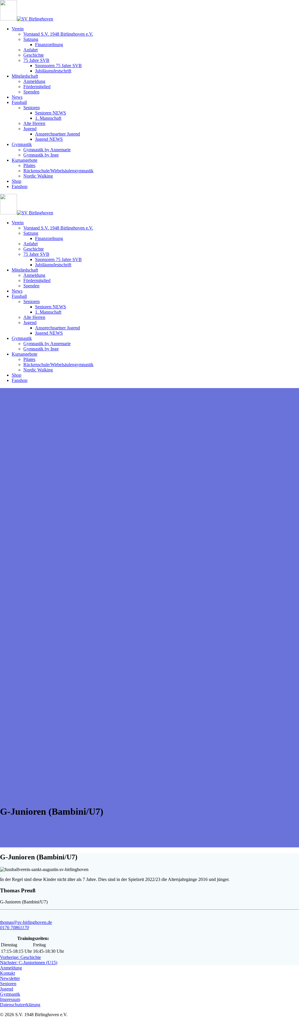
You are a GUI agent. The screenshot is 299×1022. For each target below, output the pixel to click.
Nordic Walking (38, 175)
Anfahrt (30, 49)
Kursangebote (24, 160)
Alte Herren (34, 123)
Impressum (10, 999)
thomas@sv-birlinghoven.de (26, 922)
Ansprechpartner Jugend (57, 133)
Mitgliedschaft (25, 76)
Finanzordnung (49, 44)
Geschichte (33, 55)
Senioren (31, 107)
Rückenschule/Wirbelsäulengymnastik (58, 170)
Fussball (19, 102)
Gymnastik (22, 144)
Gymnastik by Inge (41, 154)
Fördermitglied (37, 86)
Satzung (30, 39)
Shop (16, 181)
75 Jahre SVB (36, 60)
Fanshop (19, 186)
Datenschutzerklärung (20, 1004)
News (17, 97)
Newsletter (10, 978)
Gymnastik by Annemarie (47, 149)
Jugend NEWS (49, 139)
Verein (18, 28)
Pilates (29, 165)
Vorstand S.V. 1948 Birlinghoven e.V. (58, 34)
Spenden (31, 91)
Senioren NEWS (50, 112)
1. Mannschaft (48, 118)
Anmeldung (34, 81)
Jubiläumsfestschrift (53, 70)
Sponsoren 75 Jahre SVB (58, 65)
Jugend (29, 128)
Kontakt (7, 973)
